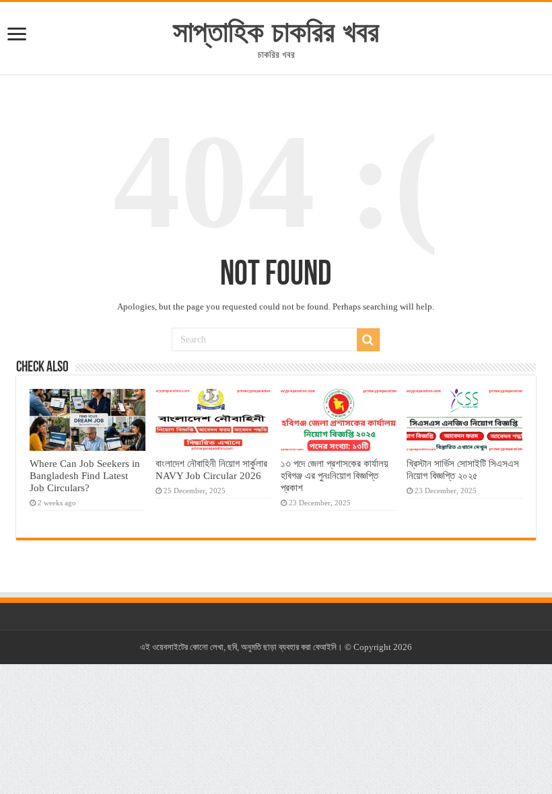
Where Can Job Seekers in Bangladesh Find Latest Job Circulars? (85, 475)
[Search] (368, 339)
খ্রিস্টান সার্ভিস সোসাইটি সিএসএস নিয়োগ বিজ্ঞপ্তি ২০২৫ (463, 469)
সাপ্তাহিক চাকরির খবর (276, 31)
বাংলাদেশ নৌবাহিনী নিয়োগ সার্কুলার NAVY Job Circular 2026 (211, 469)
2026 (402, 647)
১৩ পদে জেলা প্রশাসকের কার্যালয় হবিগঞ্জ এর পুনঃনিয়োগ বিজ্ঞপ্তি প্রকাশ (334, 475)
